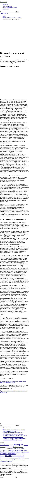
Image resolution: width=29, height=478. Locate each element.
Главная (5, 4)
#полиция (2, 456)
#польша (8, 456)
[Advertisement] (14, 35)
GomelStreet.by (4, 13)
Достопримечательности (10, 7)
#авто (11, 445)
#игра (21, 450)
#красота (10, 452)
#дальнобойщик (11, 448)
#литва (13, 452)
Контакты (6, 9)
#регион (12, 458)
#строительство (3, 459)
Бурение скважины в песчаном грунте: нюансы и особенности (14, 430)
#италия (25, 450)
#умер (6, 461)
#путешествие (16, 456)
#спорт (27, 458)
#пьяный (22, 456)
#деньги (18, 448)
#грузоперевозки (3, 448)
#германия (9, 447)
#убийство (2, 461)
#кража (5, 452)
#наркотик (18, 452)
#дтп (7, 450)
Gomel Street (3, 2)
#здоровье (17, 450)
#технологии (18, 460)
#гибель (16, 447)
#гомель (21, 447)
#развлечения (5, 458)
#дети (22, 448)
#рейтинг (16, 458)
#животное (11, 450)
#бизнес (26, 445)
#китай (2, 452)
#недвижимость (25, 452)
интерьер (10, 461)
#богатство (2, 447)
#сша (8, 460)
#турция (23, 459)
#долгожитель (2, 450)
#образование (18, 453)
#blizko (2, 445)
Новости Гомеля (7, 6)
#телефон (12, 459)
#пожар (23, 453)
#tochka (6, 445)
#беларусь (19, 444)
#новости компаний (8, 454)
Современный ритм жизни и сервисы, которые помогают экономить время (13, 381)
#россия (21, 458)
